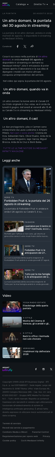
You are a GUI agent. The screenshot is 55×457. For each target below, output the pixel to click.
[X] (51, 369)
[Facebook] (36, 369)
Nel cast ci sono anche (22, 133)
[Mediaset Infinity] (6, 4)
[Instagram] (43, 369)
